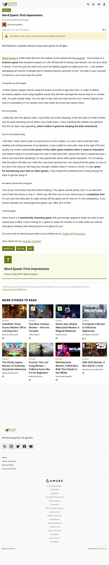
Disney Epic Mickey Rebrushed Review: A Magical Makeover (67, 327)
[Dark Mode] (93, 4)
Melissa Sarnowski (10, 334)
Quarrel (80, 58)
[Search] (88, 4)
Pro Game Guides (54, 486)
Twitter (66, 233)
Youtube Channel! (31, 241)
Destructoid (55, 512)
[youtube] (31, 446)
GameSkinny (54, 519)
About (4, 457)
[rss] (4, 446)
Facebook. (80, 233)
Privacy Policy (8, 465)
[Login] (104, 4)
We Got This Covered (54, 508)
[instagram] (11, 446)
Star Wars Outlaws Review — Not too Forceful (39, 327)
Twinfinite (54, 489)
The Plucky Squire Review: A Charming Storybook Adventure (14, 366)
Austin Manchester (10, 373)
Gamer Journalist (54, 515)
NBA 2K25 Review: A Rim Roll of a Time (93, 364)
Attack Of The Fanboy (54, 497)
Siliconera (54, 504)
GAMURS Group (102, 549)
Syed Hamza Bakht (64, 376)
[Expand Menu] (99, 4)
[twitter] (18, 446)
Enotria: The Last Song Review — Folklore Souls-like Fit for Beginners (39, 367)
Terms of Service (9, 461)
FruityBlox (54, 534)
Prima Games (54, 501)
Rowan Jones (61, 334)
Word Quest (9, 58)
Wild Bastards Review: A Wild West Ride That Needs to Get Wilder (67, 367)
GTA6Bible (54, 542)
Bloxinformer (54, 538)
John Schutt (34, 334)
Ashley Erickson (35, 376)
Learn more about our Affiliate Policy (14, 289)
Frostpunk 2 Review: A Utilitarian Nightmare (93, 327)
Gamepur (54, 493)
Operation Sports (54, 523)
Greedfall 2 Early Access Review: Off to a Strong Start (14, 327)
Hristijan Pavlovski (90, 334)
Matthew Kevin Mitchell (92, 369)
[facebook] (24, 446)
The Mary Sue (54, 527)
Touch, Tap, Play (54, 530)
